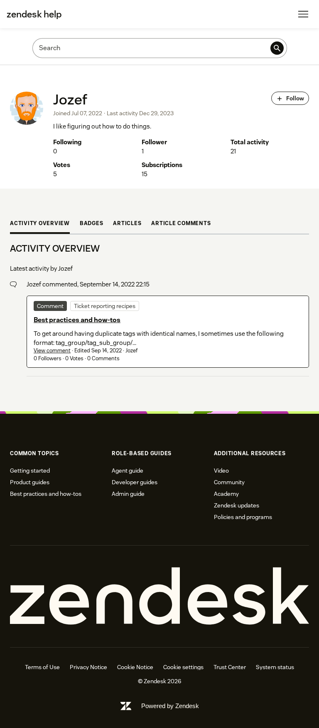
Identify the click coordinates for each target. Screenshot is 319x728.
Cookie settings (183, 667)
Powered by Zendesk (170, 706)
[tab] (40, 224)
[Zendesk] (159, 596)
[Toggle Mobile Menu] (303, 14)
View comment (52, 350)
